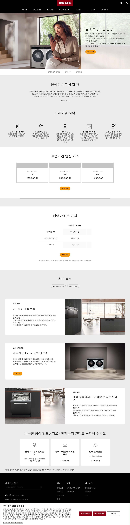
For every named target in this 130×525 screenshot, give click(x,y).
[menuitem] (26, 9)
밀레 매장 (60, 491)
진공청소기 (50, 10)
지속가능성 (60, 495)
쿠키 (21, 523)
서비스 (93, 10)
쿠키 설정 (113, 513)
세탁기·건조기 (37, 10)
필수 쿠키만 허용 (99, 513)
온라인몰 (79, 10)
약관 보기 (17, 373)
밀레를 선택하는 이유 (73, 488)
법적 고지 (6, 523)
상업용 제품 (104, 10)
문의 (58, 499)
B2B (86, 495)
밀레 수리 (68, 72)
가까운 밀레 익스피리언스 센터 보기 (16, 499)
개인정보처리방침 (14, 523)
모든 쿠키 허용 (85, 513)
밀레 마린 (88, 491)
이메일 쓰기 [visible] (65, 461)
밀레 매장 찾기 (11, 483)
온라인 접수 (65, 101)
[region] (65, 514)
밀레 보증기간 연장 (54, 72)
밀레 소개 (60, 488)
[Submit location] (41, 488)
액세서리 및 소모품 (65, 10)
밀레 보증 (79, 72)
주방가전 (24, 10)
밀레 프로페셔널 (90, 488)
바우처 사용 (70, 491)
